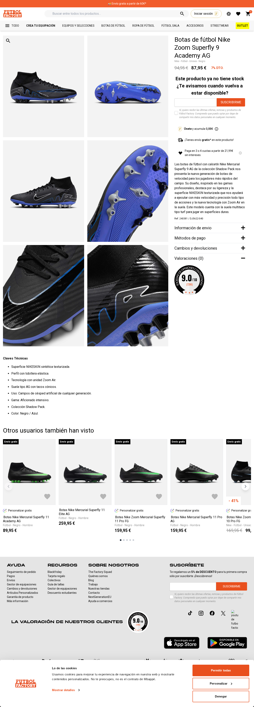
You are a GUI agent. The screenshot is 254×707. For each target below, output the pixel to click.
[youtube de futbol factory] (234, 620)
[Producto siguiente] (245, 486)
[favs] (238, 13)
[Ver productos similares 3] (127, 540)
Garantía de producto (20, 597)
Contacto (94, 592)
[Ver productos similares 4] (130, 540)
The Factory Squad (100, 571)
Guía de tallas (56, 584)
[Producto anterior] (9, 486)
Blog (91, 580)
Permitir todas (221, 670)
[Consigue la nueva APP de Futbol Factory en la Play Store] (227, 643)
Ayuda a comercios (100, 601)
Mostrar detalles (63, 690)
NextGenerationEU (99, 597)
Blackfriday (55, 571)
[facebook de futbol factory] (212, 613)
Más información (17, 601)
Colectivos (54, 580)
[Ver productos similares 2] (124, 540)
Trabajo (93, 584)
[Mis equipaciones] (228, 14)
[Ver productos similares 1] (120, 540)
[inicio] (12, 13)
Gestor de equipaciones (21, 584)
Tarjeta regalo (56, 576)
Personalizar (218, 683)
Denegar (221, 696)
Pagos (11, 576)
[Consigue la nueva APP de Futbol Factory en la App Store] (181, 643)
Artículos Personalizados (22, 592)
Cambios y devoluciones (22, 588)
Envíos (11, 580)
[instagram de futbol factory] (201, 613)
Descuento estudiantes (62, 592)
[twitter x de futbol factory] (223, 613)
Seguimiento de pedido (21, 571)
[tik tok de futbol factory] (190, 613)
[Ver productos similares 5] (133, 540)
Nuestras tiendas (99, 588)
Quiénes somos (98, 576)
